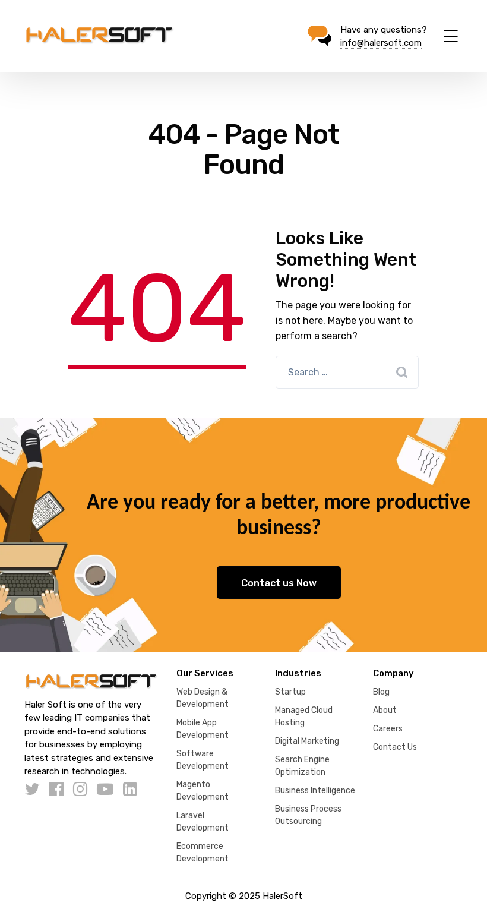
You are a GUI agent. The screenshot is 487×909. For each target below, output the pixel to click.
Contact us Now (279, 583)
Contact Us (395, 747)
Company (393, 673)
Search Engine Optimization (302, 766)
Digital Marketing (307, 741)
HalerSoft (282, 896)
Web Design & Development (202, 698)
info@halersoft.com (381, 42)
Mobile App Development (202, 729)
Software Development (202, 760)
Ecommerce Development (202, 852)
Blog (381, 692)
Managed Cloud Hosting (304, 716)
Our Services (204, 673)
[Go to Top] (463, 882)
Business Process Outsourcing (308, 815)
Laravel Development (202, 821)
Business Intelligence (315, 790)
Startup (290, 692)
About (385, 710)
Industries (298, 673)
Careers (388, 729)
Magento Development (202, 790)
